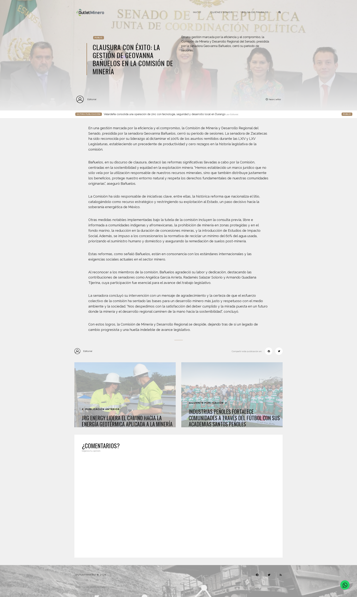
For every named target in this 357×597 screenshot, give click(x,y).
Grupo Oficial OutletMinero (100, 587)
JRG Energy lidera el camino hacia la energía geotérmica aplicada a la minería (127, 421)
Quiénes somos (221, 12)
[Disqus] (178, 502)
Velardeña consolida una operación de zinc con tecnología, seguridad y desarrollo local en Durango (171, 114)
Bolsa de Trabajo (255, 12)
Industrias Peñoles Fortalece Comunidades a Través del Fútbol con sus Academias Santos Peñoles (234, 418)
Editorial (91, 99)
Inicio (197, 12)
